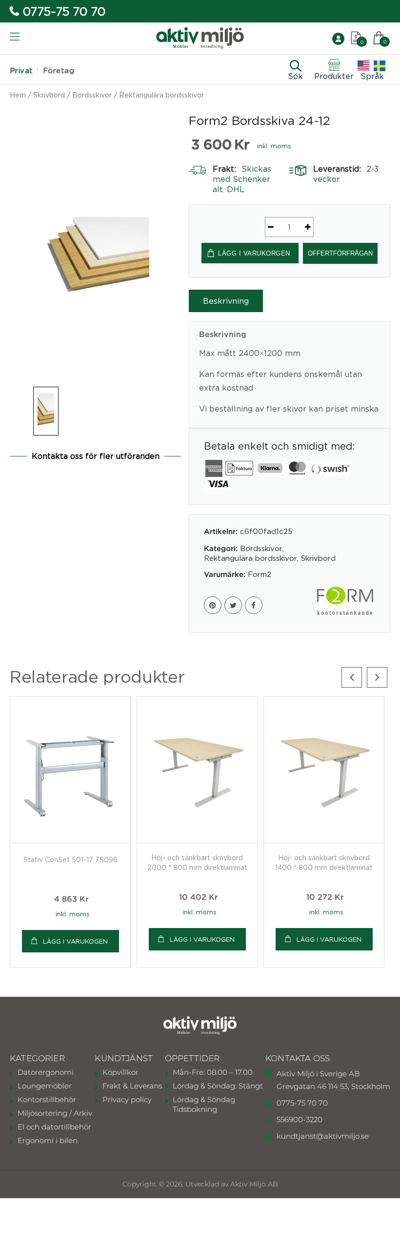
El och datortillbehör (54, 1126)
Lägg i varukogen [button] (75, 941)
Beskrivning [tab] (226, 300)
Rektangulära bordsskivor (161, 95)
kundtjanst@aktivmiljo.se (323, 1136)
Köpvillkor (120, 1072)
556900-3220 (299, 1119)
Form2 (259, 574)
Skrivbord (49, 95)
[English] (363, 65)
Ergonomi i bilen (48, 1140)
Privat (21, 70)
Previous (351, 677)
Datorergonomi (46, 1072)
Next (377, 677)
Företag (58, 70)
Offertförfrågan (340, 253)
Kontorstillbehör (47, 1099)
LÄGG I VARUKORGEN (254, 253)
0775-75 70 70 (64, 11)
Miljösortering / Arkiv (55, 1113)
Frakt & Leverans (132, 1085)
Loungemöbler (45, 1085)
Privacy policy (127, 1099)
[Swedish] (379, 65)
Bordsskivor (92, 95)
